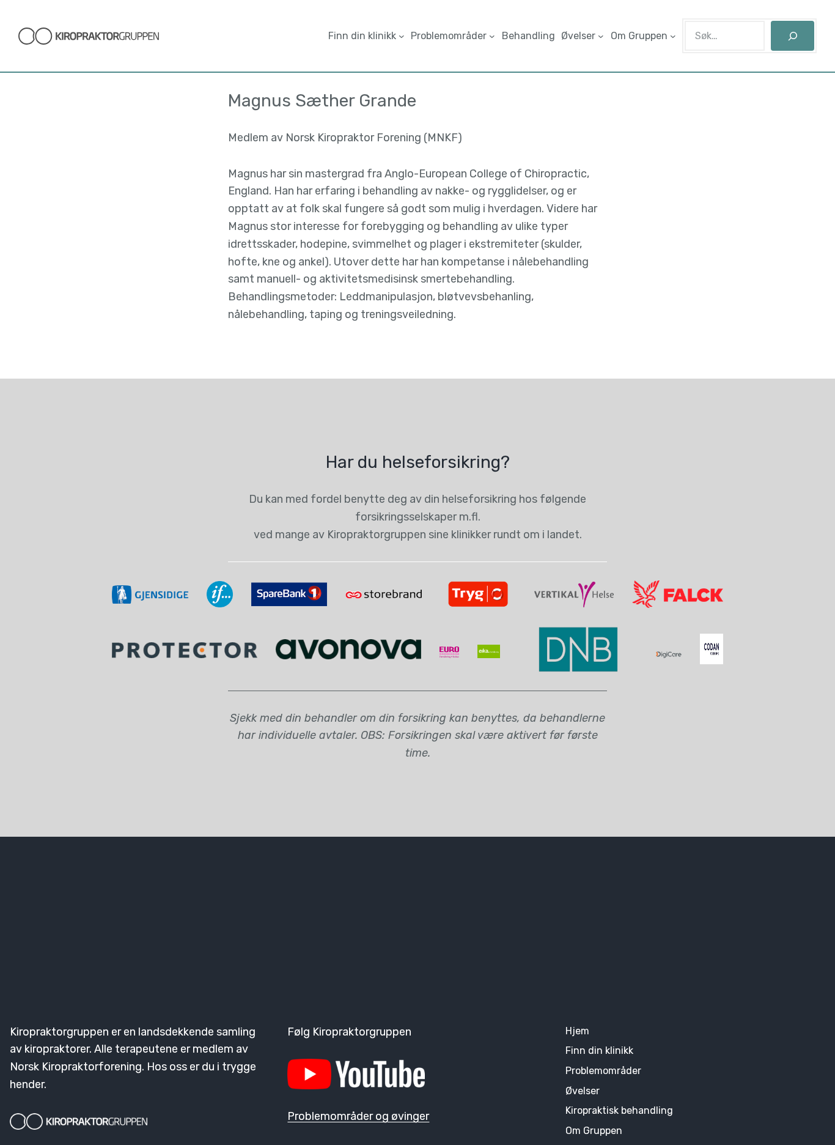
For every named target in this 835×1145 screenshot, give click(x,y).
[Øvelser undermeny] (601, 36)
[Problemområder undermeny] (492, 36)
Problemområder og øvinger (358, 1116)
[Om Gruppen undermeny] (673, 36)
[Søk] (792, 36)
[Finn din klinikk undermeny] (402, 36)
